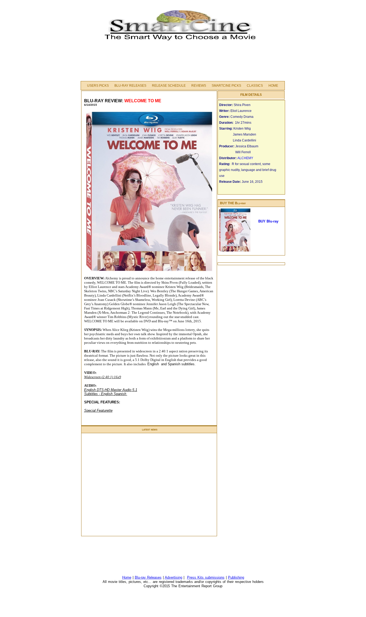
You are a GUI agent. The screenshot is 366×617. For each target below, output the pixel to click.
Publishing (236, 577)
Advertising (173, 577)
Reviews (198, 85)
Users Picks (98, 85)
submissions (215, 577)
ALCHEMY (245, 158)
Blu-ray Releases (130, 85)
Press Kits (196, 577)
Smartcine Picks (226, 85)
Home (273, 85)
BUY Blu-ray (268, 221)
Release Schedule (169, 85)
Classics (255, 85)
